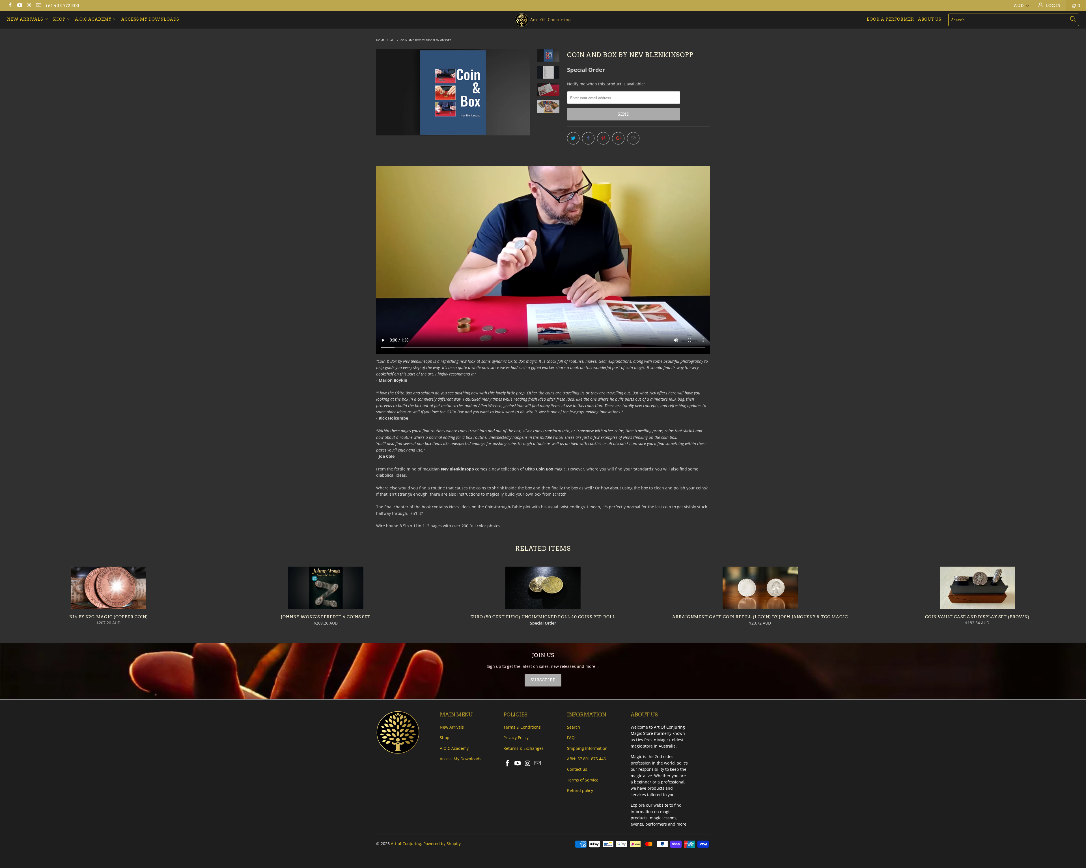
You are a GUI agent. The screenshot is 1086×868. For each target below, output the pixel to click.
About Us (929, 19)
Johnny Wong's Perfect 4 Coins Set (326, 588)
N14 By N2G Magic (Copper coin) (108, 588)
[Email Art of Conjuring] (38, 5)
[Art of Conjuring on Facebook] (10, 5)
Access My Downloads (150, 19)
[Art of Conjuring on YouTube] (19, 5)
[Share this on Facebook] (588, 138)
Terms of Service (582, 780)
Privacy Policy (516, 737)
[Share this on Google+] (618, 138)
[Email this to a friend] (633, 138)
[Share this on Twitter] (573, 138)
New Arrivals (25, 19)
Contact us (577, 769)
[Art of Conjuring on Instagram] (29, 5)
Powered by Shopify (442, 843)
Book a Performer (890, 19)
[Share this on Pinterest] (603, 138)
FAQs (572, 737)
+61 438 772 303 (62, 5)
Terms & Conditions (522, 727)
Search (573, 727)
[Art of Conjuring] (543, 20)
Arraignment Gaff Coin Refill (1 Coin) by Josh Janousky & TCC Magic (760, 588)
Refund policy (580, 790)
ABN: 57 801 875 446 (586, 758)
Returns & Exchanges (523, 748)
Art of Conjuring (406, 843)
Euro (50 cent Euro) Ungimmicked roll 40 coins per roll (543, 588)
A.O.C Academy (94, 19)
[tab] (543, 680)
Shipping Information (587, 748)
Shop (59, 19)
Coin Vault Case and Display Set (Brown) (977, 588)
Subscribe (543, 680)
